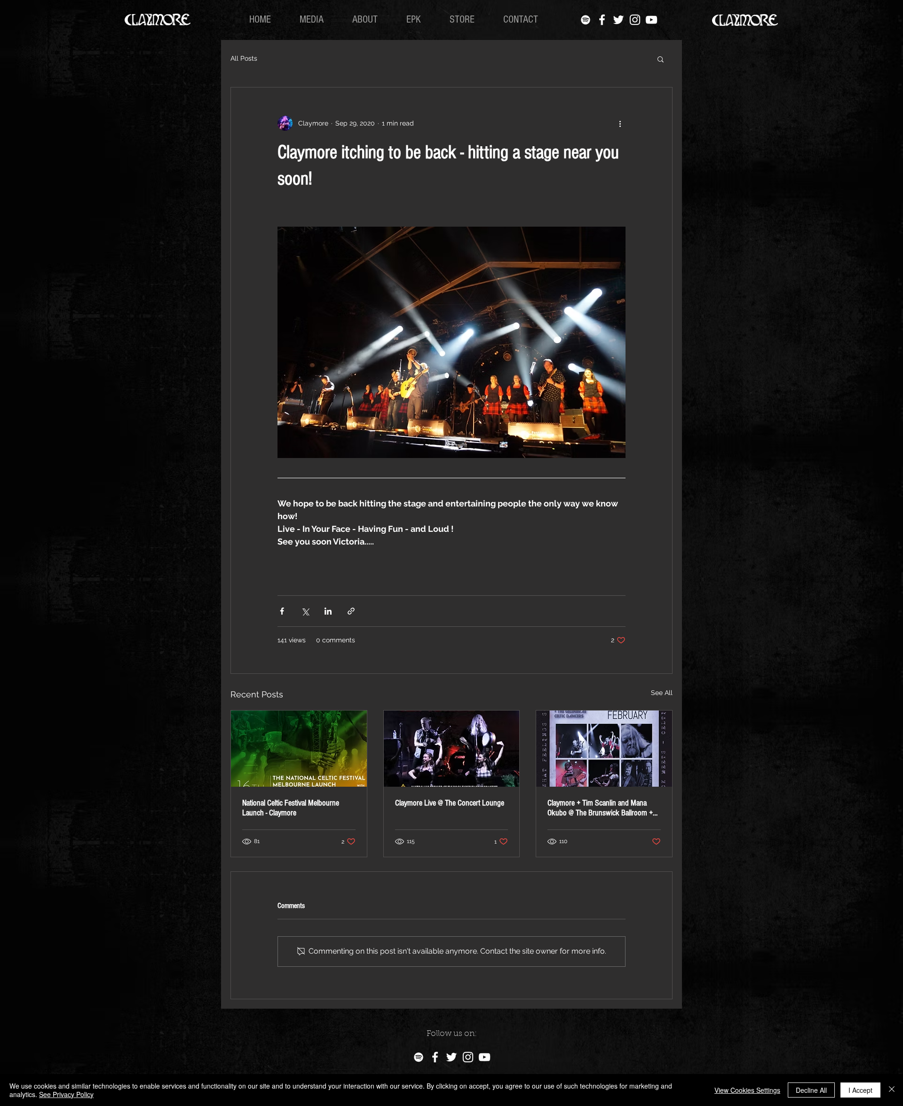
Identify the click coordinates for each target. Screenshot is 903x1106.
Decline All (811, 1090)
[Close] (891, 1090)
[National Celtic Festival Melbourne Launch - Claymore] (299, 749)
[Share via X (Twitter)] (305, 611)
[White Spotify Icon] (585, 20)
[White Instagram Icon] (635, 20)
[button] (660, 59)
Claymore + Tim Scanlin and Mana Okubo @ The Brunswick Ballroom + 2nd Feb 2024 (600, 808)
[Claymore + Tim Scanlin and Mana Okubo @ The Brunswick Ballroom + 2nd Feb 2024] (604, 749)
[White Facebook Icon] (602, 20)
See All (662, 692)
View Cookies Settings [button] (747, 1090)
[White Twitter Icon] (618, 20)
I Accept (860, 1090)
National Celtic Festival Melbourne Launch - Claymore (290, 808)
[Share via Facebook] (281, 611)
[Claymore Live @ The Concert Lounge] (452, 749)
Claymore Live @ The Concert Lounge (449, 803)
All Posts (243, 58)
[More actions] (620, 123)
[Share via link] (351, 611)
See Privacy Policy (66, 1094)
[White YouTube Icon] (651, 20)
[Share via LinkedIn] (328, 611)
